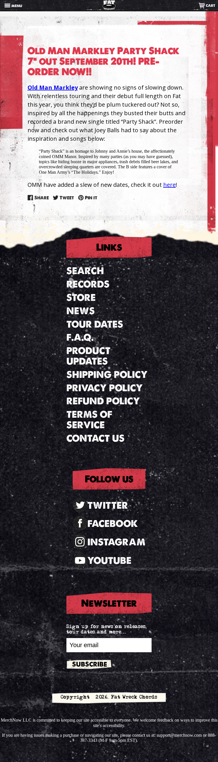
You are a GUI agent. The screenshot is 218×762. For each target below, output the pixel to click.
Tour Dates (94, 324)
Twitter (107, 505)
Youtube (109, 560)
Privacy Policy (104, 388)
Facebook (112, 523)
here (169, 185)
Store (81, 297)
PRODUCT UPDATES (88, 356)
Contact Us (95, 438)
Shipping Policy (107, 374)
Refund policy (103, 401)
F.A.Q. (80, 337)
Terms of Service (89, 420)
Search (85, 271)
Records (88, 284)
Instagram (116, 542)
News (80, 311)
